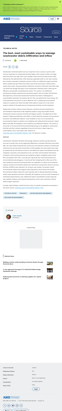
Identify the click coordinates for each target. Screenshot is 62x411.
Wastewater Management (14, 197)
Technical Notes (10, 193)
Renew (34, 374)
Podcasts (39, 37)
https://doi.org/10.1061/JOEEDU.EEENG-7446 (17, 133)
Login (52, 19)
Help (33, 385)
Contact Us (41, 400)
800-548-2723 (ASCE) (9, 400)
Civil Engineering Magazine (9, 37)
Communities (7, 382)
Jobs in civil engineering (38, 378)
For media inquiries (37, 381)
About (56, 37)
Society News (22, 37)
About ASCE (6, 385)
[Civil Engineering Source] (31, 29)
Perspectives (48, 37)
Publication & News (9, 371)
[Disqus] (31, 306)
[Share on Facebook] (9, 66)
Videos (31, 37)
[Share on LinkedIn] (16, 66)
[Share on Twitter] (13, 66)
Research (23, 193)
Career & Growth (8, 367)
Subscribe (56, 32)
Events (5, 378)
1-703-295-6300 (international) (27, 400)
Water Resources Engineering (40, 193)
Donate (34, 367)
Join (33, 371)
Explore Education (8, 375)
